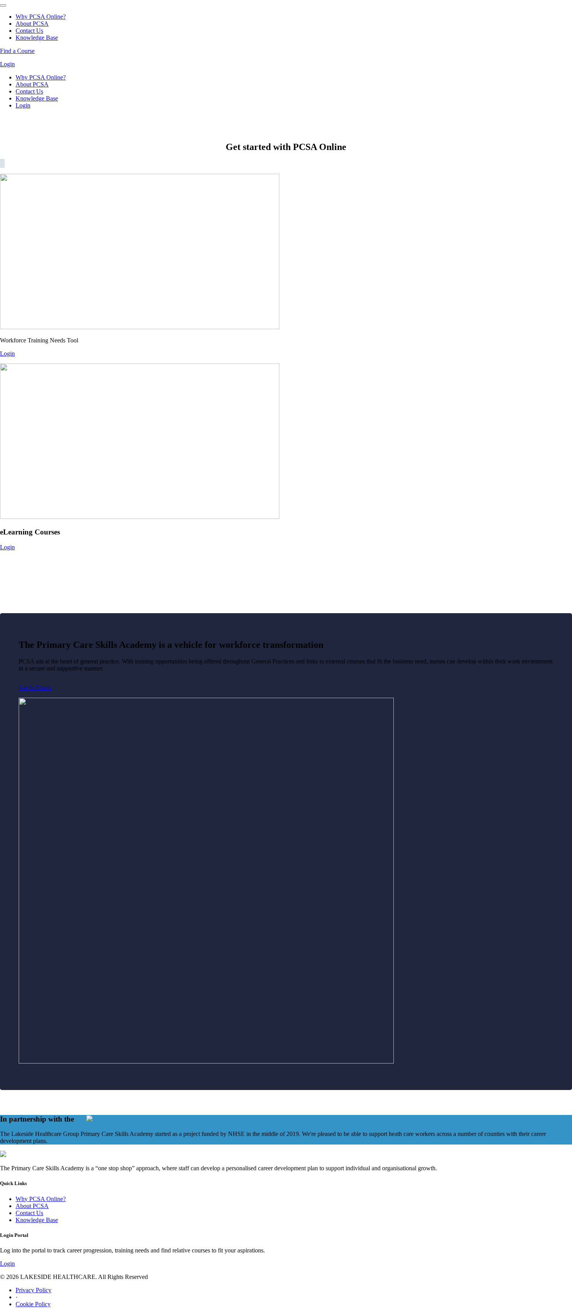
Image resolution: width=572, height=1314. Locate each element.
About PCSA (32, 23)
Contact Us (29, 30)
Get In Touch (35, 687)
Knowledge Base (37, 37)
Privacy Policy (33, 1290)
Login (7, 64)
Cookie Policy (33, 1304)
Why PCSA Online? (41, 16)
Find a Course (17, 51)
